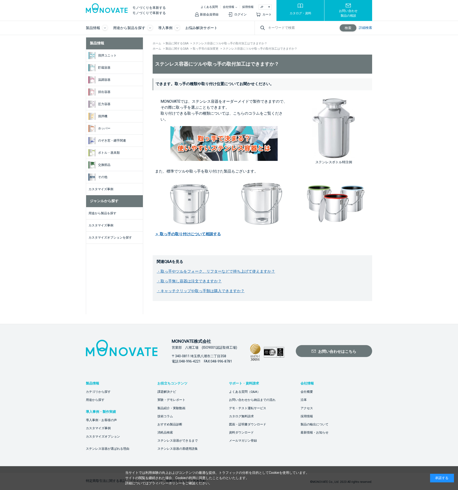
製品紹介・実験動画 (171, 408)
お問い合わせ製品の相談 (348, 13)
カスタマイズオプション (103, 436)
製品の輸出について (314, 424)
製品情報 (97, 43)
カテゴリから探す (98, 391)
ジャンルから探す (104, 201)
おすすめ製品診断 (169, 424)
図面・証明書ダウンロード (247, 424)
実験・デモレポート (171, 400)
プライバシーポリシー (165, 483)
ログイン (240, 14)
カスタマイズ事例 (98, 428)
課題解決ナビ (166, 391)
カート (267, 14)
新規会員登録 (209, 14)
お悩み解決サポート (201, 28)
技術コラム (165, 416)
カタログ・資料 (300, 13)
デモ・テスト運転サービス (247, 408)
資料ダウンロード (241, 432)
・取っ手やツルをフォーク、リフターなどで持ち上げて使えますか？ (216, 271)
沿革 (304, 400)
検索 (348, 28)
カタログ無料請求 (241, 416)
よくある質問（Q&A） (244, 391)
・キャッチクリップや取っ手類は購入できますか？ (201, 291)
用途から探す (95, 400)
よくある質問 (209, 7)
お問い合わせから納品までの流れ (252, 400)
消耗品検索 (165, 432)
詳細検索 (365, 28)
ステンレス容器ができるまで (177, 440)
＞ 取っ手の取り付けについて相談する (188, 234)
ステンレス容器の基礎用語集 (177, 448)
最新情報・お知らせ (314, 432)
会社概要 (307, 391)
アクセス (307, 408)
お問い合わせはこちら (337, 351)
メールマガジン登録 (243, 440)
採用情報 (248, 7)
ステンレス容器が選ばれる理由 (107, 448)
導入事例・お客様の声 (101, 420)
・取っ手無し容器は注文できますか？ (189, 281)
